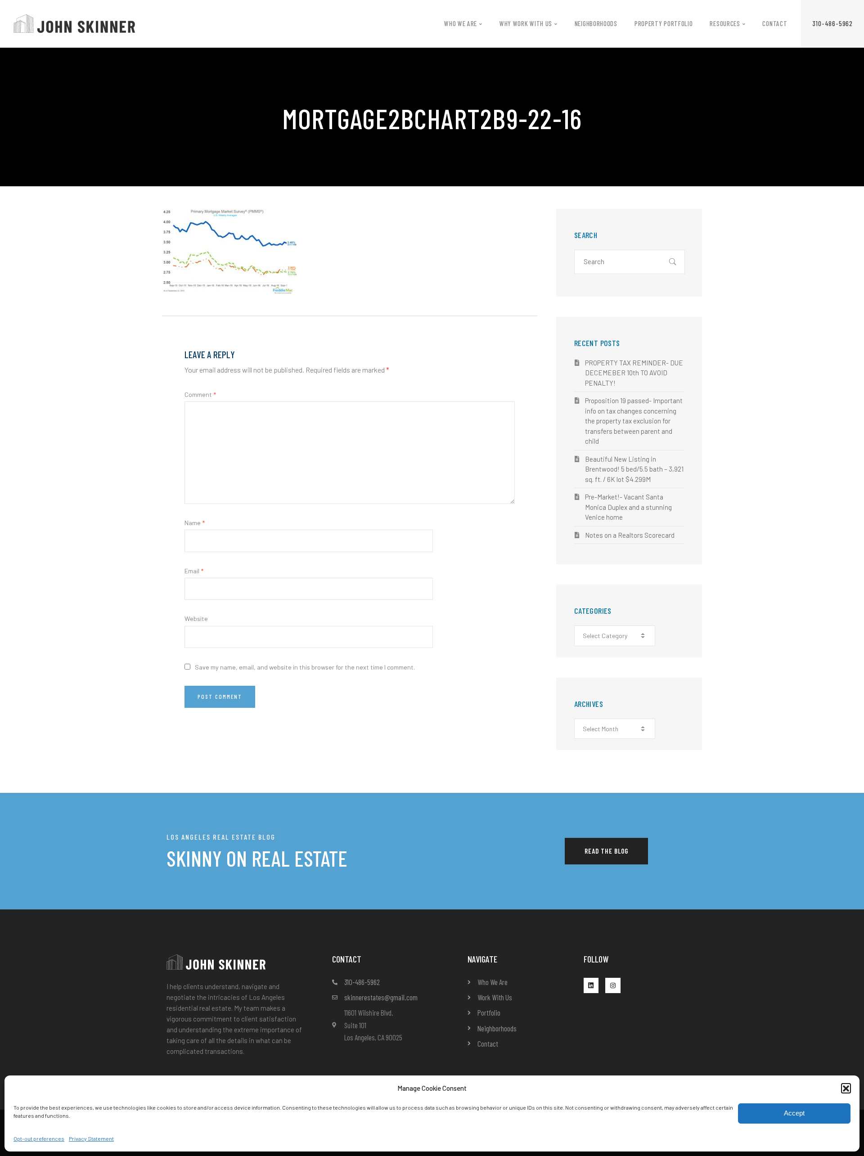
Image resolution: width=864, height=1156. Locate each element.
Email (193, 571)
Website (196, 618)
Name (194, 522)
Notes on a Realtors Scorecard (630, 535)
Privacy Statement (91, 1138)
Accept (794, 1113)
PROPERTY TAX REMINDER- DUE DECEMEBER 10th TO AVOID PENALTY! (634, 373)
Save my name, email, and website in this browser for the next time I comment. (305, 667)
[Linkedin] (591, 985)
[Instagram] (613, 985)
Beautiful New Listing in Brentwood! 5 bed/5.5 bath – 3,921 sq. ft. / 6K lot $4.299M (634, 469)
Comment (200, 394)
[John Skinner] (74, 22)
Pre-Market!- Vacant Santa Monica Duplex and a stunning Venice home (628, 507)
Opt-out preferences (39, 1138)
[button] (846, 1088)
